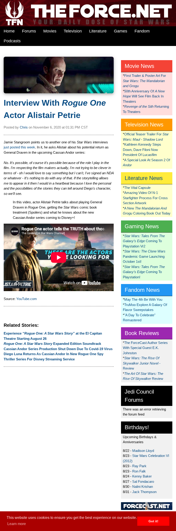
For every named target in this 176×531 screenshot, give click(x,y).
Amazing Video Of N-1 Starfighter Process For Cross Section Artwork (145, 198)
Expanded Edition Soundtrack (52, 344)
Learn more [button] (16, 524)
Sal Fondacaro (143, 481)
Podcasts (12, 41)
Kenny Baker (142, 476)
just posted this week (19, 147)
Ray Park (139, 466)
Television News (144, 124)
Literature (98, 31)
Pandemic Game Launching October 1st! (144, 256)
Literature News (144, 178)
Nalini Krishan (142, 486)
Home (9, 31)
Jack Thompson (144, 492)
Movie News (139, 66)
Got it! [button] (153, 521)
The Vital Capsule (137, 188)
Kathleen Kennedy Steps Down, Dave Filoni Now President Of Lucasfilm (142, 149)
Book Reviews (142, 333)
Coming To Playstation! (144, 272)
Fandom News (142, 290)
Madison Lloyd (143, 451)
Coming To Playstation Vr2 (144, 241)
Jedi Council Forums (139, 396)
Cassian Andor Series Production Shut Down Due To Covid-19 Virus (58, 349)
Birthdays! (137, 427)
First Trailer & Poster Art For (144, 81)
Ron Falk (139, 471)
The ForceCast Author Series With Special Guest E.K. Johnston (145, 348)
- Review (141, 363)
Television (73, 31)
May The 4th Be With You (143, 299)
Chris (24, 127)
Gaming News (142, 226)
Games (120, 31)
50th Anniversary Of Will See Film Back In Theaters (144, 96)
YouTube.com (26, 299)
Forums (29, 31)
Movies (49, 31)
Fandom (142, 31)
